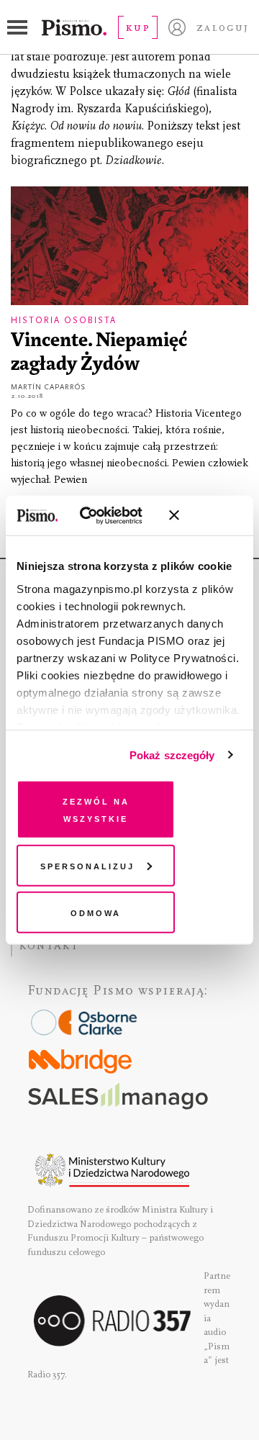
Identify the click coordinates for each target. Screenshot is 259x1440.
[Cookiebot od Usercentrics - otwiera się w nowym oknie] (100, 515)
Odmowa (96, 912)
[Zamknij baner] (212, 515)
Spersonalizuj (87, 865)
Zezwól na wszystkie (96, 809)
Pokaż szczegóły (172, 754)
